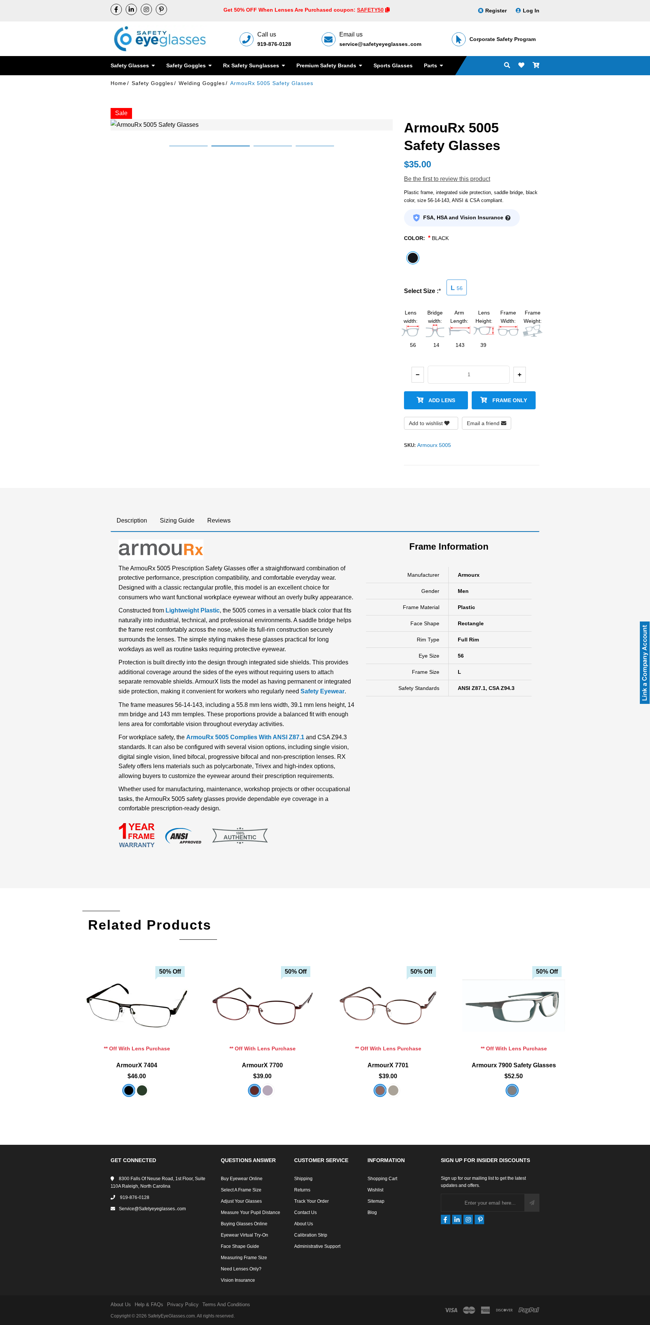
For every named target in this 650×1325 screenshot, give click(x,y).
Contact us (305, 1212)
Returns (302, 1190)
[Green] (142, 1090)
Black (440, 238)
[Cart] (536, 65)
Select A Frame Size (241, 1190)
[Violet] (268, 1090)
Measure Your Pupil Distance (250, 1212)
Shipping (303, 1178)
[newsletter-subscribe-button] (531, 1203)
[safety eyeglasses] (116, 9)
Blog (372, 1212)
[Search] (507, 65)
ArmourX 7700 (262, 1065)
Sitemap (376, 1201)
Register (496, 11)
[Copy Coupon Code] (387, 10)
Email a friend (484, 423)
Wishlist (375, 1190)
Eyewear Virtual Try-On (244, 1235)
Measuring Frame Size (244, 1257)
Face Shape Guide (240, 1246)
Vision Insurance (238, 1280)
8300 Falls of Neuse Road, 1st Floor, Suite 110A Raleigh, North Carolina (158, 1182)
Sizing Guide (177, 520)
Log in (531, 11)
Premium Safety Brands (327, 65)
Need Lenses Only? (241, 1269)
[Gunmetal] (393, 1090)
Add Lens (441, 400)
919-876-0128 (274, 44)
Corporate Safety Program (502, 39)
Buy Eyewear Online (242, 1178)
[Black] (129, 1090)
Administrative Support (317, 1246)
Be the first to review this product (447, 179)
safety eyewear (323, 691)
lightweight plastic (193, 610)
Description (132, 520)
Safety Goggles (186, 65)
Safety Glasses (130, 65)
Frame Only (509, 400)
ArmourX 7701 (388, 1065)
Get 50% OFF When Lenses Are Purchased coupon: (290, 10)
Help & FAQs (149, 1304)
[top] (7, 1306)
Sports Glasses (393, 65)
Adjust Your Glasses (241, 1201)
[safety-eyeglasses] (131, 9)
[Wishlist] (521, 65)
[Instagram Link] (146, 9)
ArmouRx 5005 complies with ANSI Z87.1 (245, 737)
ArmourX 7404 (136, 1065)
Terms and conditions (226, 1304)
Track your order (311, 1201)
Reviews (219, 520)
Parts (431, 65)
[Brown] (380, 1090)
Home (118, 83)
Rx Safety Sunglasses (252, 65)
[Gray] (512, 1090)
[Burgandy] (254, 1090)
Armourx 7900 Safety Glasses (514, 1065)
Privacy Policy (183, 1304)
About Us (303, 1223)
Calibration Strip (310, 1235)
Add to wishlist (426, 423)
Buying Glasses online (244, 1223)
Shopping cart (382, 1178)
